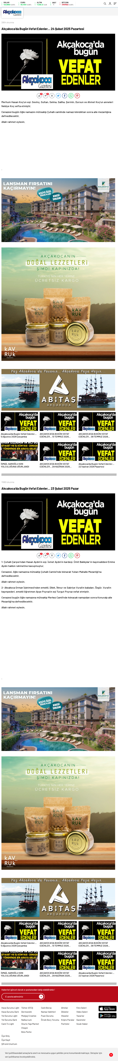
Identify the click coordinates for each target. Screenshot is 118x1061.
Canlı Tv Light (7, 1024)
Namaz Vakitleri (48, 1011)
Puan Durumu (47, 1016)
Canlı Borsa (46, 1007)
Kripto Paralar (67, 1020)
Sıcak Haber (82, 1024)
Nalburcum (26, 1020)
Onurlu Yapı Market (30, 1024)
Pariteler (65, 1024)
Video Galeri (81, 1011)
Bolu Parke (26, 1032)
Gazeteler (81, 1020)
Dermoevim (26, 1011)
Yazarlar (80, 1016)
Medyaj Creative (28, 1016)
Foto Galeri (81, 1007)
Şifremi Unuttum (9, 1044)
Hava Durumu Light (10, 1007)
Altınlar (64, 1007)
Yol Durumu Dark (9, 1020)
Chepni (24, 1028)
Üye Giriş (5, 1036)
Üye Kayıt (5, 1040)
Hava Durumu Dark (10, 1011)
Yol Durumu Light (9, 1016)
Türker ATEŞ (27, 1007)
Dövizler (65, 1011)
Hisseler (65, 1016)
